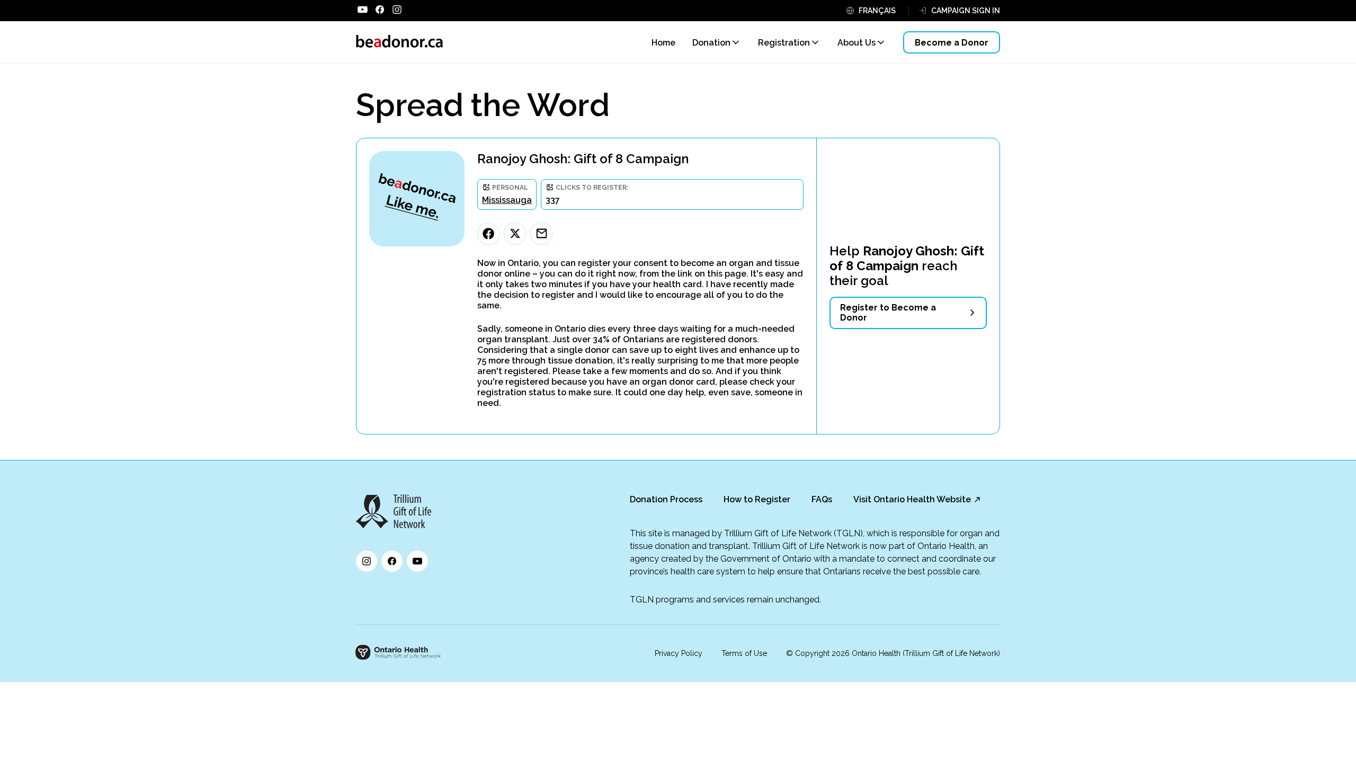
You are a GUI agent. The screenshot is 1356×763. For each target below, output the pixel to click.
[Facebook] (488, 234)
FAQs (821, 499)
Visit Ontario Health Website (912, 499)
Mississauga (507, 200)
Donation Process (666, 499)
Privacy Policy (678, 653)
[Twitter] (515, 234)
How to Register (757, 499)
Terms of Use (744, 653)
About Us (856, 43)
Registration (784, 43)
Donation (711, 43)
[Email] (541, 234)
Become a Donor (951, 43)
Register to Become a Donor (888, 313)
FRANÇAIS (877, 10)
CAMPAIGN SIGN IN (965, 10)
